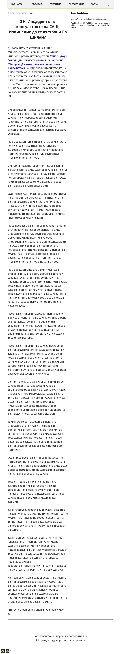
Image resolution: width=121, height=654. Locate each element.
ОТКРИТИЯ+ (56, 4)
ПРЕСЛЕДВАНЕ (76, 4)
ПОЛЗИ (94, 4)
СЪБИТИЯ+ (37, 4)
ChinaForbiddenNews (20, 13)
